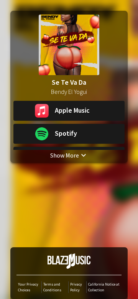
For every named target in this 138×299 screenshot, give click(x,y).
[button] (69, 111)
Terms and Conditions (52, 287)
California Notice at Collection (104, 287)
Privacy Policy (76, 287)
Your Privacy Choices (28, 287)
